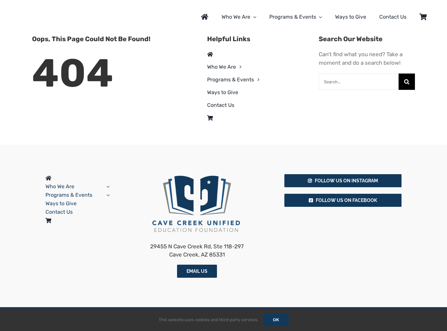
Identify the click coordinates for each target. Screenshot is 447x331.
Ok (276, 319)
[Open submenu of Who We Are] (107, 186)
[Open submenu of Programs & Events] (107, 195)
